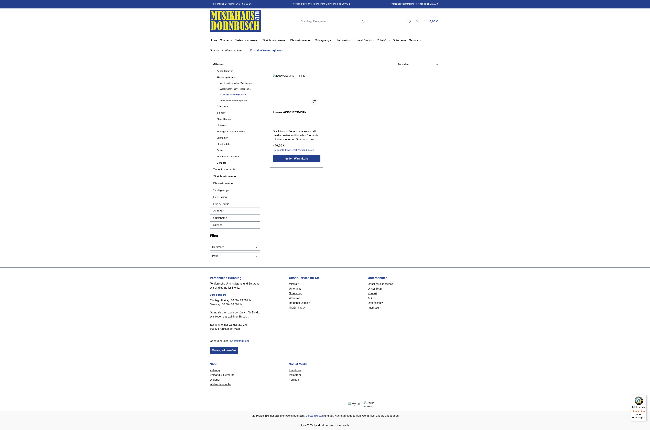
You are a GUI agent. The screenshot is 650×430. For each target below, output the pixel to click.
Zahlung (215, 370)
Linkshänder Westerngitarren (233, 100)
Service (217, 224)
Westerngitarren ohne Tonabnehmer (236, 83)
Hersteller (218, 247)
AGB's (371, 298)
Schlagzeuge (221, 190)
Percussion (220, 197)
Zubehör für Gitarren (228, 156)
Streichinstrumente (224, 176)
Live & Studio (221, 204)
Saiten (220, 150)
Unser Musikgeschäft (380, 283)
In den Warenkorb (296, 158)
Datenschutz (375, 302)
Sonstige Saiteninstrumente (231, 131)
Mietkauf (294, 283)
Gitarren (218, 64)
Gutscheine (220, 218)
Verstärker (222, 137)
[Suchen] (363, 21)
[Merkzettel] (409, 21)
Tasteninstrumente (224, 169)
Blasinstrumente (223, 183)
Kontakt (372, 293)
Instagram (295, 375)
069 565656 (218, 294)
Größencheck (297, 307)
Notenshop (295, 293)
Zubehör (218, 211)
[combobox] (329, 21)
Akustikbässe (224, 119)
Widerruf (215, 379)
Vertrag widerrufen (224, 350)
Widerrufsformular (220, 384)
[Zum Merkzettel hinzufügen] (314, 101)
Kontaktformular (239, 341)
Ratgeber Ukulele (299, 302)
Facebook (295, 370)
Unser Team (375, 288)
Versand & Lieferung (222, 375)
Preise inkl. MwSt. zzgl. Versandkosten (293, 150)
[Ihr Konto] (417, 21)
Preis (215, 255)
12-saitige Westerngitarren (233, 95)
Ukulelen (221, 125)
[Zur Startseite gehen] (235, 21)
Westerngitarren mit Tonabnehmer (235, 89)
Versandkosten (315, 415)
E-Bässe (221, 112)
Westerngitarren (226, 77)
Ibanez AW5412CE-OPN (290, 112)
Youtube (294, 379)
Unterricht (295, 288)
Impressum (374, 307)
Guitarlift (221, 162)
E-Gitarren (222, 106)
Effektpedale (223, 144)
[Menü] (645, 397)
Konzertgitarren (225, 71)
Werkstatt (294, 298)
